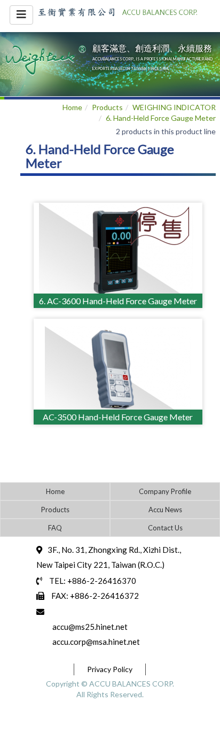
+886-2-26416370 (101, 580)
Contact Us (165, 527)
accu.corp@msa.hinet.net (96, 641)
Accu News (165, 509)
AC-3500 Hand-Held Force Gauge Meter (118, 417)
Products (107, 107)
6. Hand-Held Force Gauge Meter (161, 117)
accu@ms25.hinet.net (90, 626)
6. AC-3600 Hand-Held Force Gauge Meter (118, 301)
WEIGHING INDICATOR (174, 107)
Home (72, 107)
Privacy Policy (109, 669)
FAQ (55, 527)
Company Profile (165, 491)
